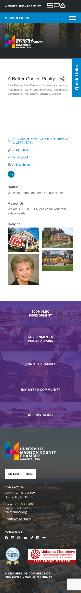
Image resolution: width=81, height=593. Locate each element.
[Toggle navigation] (72, 18)
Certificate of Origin (18, 519)
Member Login (20, 474)
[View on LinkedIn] (11, 176)
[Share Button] (62, 78)
